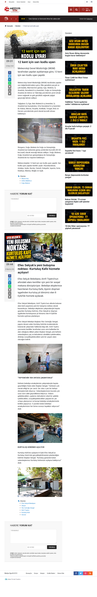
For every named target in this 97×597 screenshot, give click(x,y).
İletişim (42, 573)
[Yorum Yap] (9, 93)
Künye (36, 573)
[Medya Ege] (12, 9)
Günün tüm (86, 19)
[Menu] (71, 9)
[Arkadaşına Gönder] (9, 86)
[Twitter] (9, 76)
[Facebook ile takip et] (76, 573)
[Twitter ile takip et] (80, 573)
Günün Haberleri (21, 2)
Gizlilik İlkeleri (51, 573)
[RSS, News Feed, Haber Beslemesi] (90, 573)
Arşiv (29, 2)
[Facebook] (9, 72)
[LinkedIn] (9, 79)
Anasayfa (29, 573)
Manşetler (11, 2)
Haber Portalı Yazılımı (14, 579)
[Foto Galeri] (91, 2)
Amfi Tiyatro (25, 510)
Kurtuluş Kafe (26, 512)
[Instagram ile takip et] (85, 573)
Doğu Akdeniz (26, 183)
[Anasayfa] (5, 2)
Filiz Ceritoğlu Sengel (28, 508)
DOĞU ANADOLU (27, 181)
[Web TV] (87, 2)
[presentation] (11, 19)
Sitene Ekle (36, 2)
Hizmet (24, 515)
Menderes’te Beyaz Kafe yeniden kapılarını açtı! (44, 19)
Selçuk (24, 505)
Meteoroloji (25, 178)
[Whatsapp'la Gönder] (9, 83)
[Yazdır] (9, 90)
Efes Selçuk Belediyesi (28, 503)
